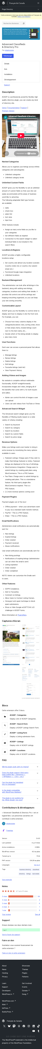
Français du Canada (14, 1021)
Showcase (26, 966)
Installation (8, 74)
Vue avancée (7, 880)
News (4, 969)
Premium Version (8, 111)
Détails (6, 64)
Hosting (5, 973)
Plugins (24, 973)
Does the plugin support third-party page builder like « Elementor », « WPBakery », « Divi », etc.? (15, 775)
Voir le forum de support (11, 935)
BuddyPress (7, 1012)
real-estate (35, 874)
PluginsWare (22, 615)
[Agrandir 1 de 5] (17, 627)
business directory (25, 869)
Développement (10, 80)
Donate (26, 991)
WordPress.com (9, 1001)
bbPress (6, 1008)
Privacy (5, 977)
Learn (4, 983)
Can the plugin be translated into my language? (12, 783)
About (4, 966)
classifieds (36, 869)
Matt (5, 1004)
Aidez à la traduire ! (24, 16)
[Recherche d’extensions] (24, 23)
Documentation (14, 108)
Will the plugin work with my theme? (15, 767)
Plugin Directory (7, 9)
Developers (6, 991)
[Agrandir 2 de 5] (37, 627)
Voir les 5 (37, 865)
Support (7, 85)
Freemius (9, 830)
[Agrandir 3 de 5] (37, 670)
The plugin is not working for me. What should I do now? (12, 799)
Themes (25, 969)
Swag (25, 994)
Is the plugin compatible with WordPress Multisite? (11, 791)
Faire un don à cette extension (13, 953)
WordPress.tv (8, 994)
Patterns (25, 977)
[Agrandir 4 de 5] (37, 685)
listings (28, 874)
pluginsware (9, 50)
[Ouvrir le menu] (38, 3)
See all (37, 914)
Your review (6, 914)
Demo (4, 108)
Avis (5, 69)
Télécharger (7, 56)
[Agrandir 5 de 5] (37, 700)
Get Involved (27, 983)
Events (24, 987)
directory (22, 874)
